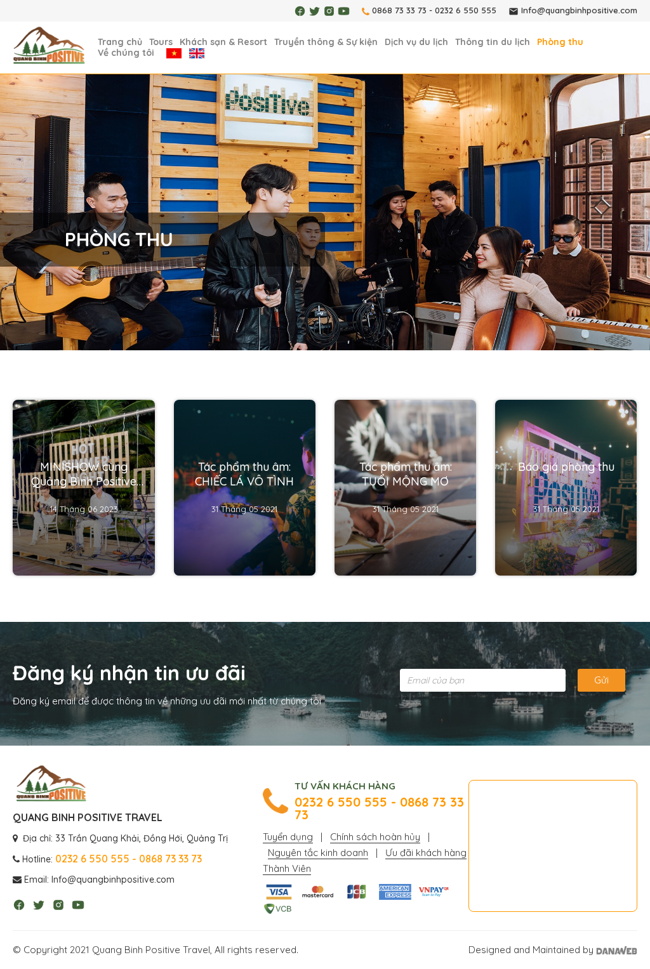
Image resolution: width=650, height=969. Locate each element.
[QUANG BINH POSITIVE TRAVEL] (49, 46)
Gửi (601, 680)
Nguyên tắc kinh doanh (318, 853)
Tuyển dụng (288, 837)
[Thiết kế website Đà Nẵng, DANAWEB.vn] (616, 950)
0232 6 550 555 (465, 10)
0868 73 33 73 (399, 10)
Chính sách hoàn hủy (375, 837)
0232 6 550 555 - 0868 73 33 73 (379, 808)
